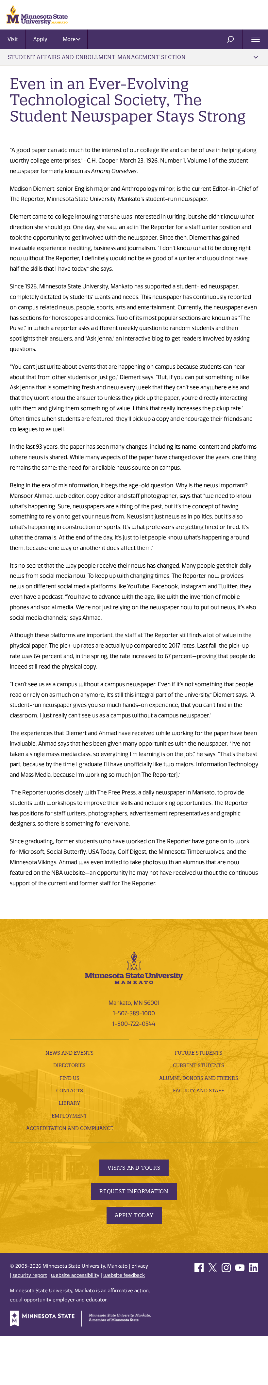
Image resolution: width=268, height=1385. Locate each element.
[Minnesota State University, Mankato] (134, 967)
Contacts (69, 1090)
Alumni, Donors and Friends (198, 1078)
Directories (69, 1065)
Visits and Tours (134, 1167)
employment (69, 1116)
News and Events (69, 1053)
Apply (40, 39)
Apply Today (134, 1215)
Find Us (69, 1078)
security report (29, 1275)
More (70, 39)
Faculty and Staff (198, 1090)
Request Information (134, 1191)
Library (69, 1103)
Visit (13, 39)
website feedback (124, 1275)
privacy (139, 1266)
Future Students (198, 1053)
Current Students (198, 1065)
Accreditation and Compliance (69, 1128)
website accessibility (75, 1275)
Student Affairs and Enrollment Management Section (97, 57)
